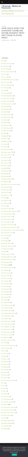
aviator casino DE (8, 152)
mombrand (6, 281)
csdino (5, 238)
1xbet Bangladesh (8, 95)
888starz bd (6, 141)
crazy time (6, 235)
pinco (4, 351)
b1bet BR (5, 168)
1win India (6, 77)
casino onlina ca (7, 216)
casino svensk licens (8, 224)
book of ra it (6, 195)
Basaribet (6, 176)
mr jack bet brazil (8, 324)
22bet (4, 133)
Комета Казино (7, 420)
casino (5, 206)
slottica (5, 394)
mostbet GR (6, 302)
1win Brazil (6, 69)
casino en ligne (7, 208)
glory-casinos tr (7, 254)
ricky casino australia (9, 380)
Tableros (5, 404)
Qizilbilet (5, 367)
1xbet (4, 90)
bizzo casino (6, 189)
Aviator (5, 147)
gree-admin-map (6, 40)
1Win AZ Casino (7, 63)
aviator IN (6, 157)
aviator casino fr (7, 155)
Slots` (4, 391)
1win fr (5, 74)
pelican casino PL (8, 340)
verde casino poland (8, 410)
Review (5, 372)
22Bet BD (6, 136)
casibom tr (6, 200)
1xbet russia (6, 125)
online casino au (7, 329)
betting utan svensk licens (10, 184)
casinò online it (7, 222)
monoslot (5, 297)
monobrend (6, 292)
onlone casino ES (8, 332)
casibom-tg (6, 203)
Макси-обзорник (8, 423)
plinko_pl (5, 364)
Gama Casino (7, 249)
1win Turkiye (6, 82)
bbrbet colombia (7, 179)
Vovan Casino (7, 415)
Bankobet (6, 173)
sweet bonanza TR (8, 402)
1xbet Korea (6, 109)
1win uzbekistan (7, 85)
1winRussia (6, 87)
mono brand (6, 283)
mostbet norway (7, 310)
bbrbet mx (6, 181)
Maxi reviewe (6, 273)
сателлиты (6, 426)
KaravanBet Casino (8, 257)
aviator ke (6, 160)
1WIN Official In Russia (9, 79)
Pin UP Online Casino (9, 345)
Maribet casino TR (8, 267)
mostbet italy (7, 308)
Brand (5, 198)
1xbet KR (5, 112)
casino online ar (7, 219)
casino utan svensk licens (10, 227)
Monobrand (6, 289)
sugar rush (6, 396)
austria (5, 144)
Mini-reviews (6, 278)
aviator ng (6, 165)
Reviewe (5, 375)
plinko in (5, 359)
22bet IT (5, 139)
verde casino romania (9, 412)
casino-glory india (8, 232)
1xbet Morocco (7, 117)
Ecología (5, 240)
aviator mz (6, 163)
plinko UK (6, 361)
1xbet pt (5, 120)
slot (4, 386)
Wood (4, 418)
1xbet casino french (8, 104)
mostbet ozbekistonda (9, 313)
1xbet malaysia (7, 114)
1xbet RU (5, 122)
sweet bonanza (7, 399)
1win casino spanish (8, 71)
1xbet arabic (6, 93)
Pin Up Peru (6, 348)
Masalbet (5, 270)
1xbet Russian (7, 128)
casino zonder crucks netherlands (12, 230)
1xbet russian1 (7, 130)
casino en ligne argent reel (10, 211)
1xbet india (6, 106)
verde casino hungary (9, 407)
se (3, 383)
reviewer (5, 377)
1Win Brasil (6, 66)
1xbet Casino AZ (7, 98)
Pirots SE (5, 353)
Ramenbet (6, 369)
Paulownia (6, 337)
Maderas (4, 26)
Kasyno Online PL (8, 259)
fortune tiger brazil (8, 246)
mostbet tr (6, 318)
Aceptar (14, 454)
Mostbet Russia (7, 316)
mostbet (5, 300)
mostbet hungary (8, 305)
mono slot (6, 286)
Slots (4, 388)
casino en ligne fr (8, 214)
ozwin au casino (7, 334)
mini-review (6, 275)
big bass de (6, 187)
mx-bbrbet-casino (8, 326)
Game (5, 251)
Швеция (5, 428)
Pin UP (5, 342)
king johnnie (6, 262)
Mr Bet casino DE (8, 321)
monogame (6, 294)
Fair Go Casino (7, 243)
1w (4, 61)
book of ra (6, 192)
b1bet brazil (6, 171)
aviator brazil (7, 149)
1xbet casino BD (7, 101)
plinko (5, 356)
